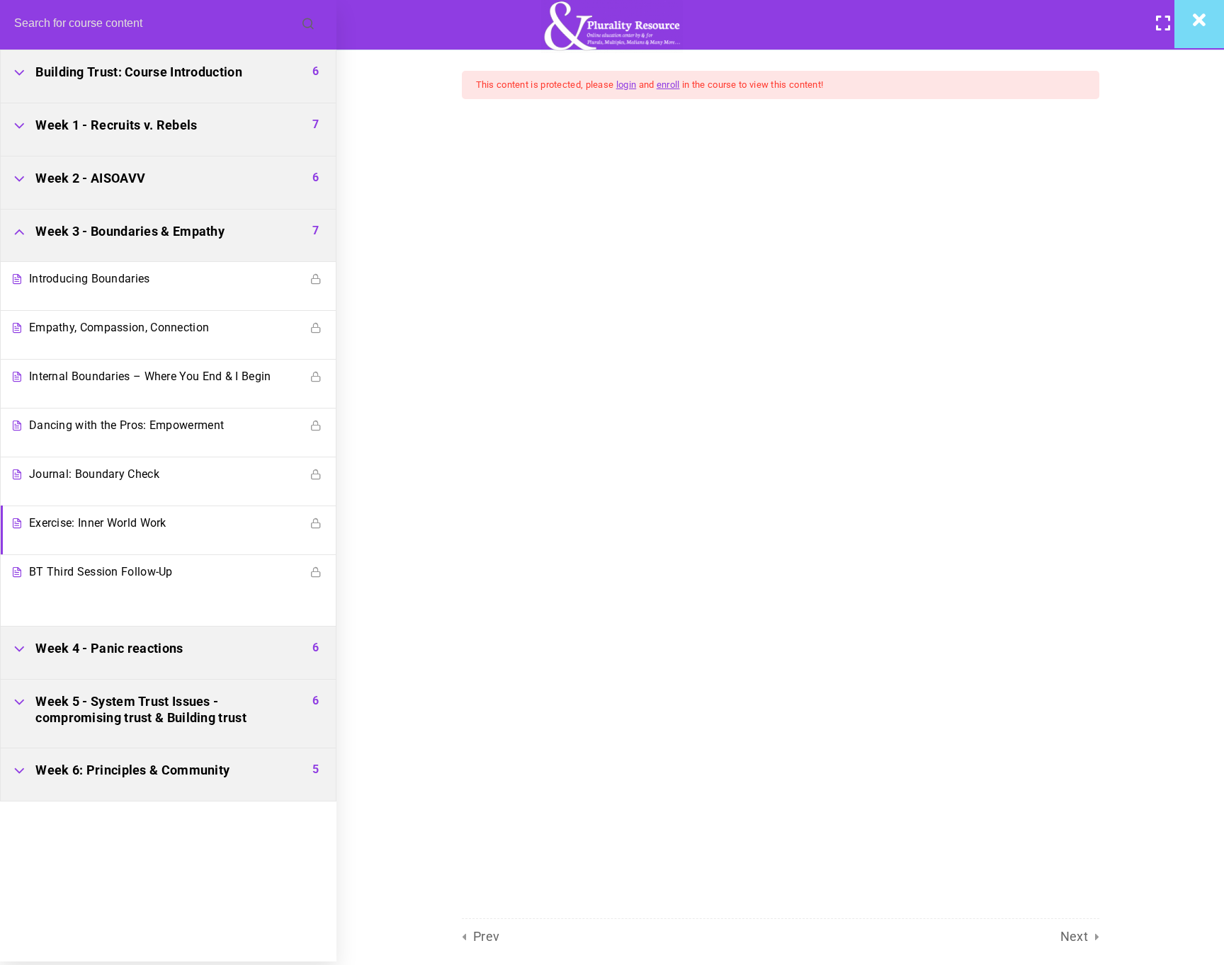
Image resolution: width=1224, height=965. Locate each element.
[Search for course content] (308, 25)
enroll (668, 84)
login (626, 84)
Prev (486, 936)
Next (1074, 936)
